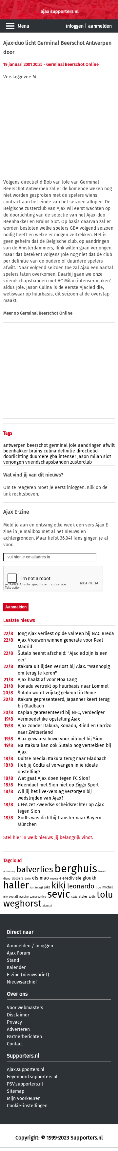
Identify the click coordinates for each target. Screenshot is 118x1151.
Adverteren (18, 1029)
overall (13, 896)
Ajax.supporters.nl (25, 1069)
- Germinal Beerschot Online (71, 64)
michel (107, 887)
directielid (87, 451)
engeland (55, 878)
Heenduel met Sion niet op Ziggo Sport (58, 785)
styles (83, 897)
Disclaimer (18, 1015)
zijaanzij (47, 905)
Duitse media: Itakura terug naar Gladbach (62, 758)
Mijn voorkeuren (24, 1098)
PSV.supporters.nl (25, 1084)
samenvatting (38, 896)
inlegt (39, 887)
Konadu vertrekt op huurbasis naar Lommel (63, 686)
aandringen (90, 445)
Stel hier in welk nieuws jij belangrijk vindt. (48, 837)
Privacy (14, 1022)
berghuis (75, 868)
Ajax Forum (18, 953)
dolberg (17, 879)
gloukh (89, 878)
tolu (105, 894)
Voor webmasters (25, 1007)
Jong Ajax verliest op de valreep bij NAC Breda (66, 633)
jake (47, 887)
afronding (9, 871)
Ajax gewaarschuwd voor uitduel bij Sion (60, 739)
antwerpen (14, 445)
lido (98, 887)
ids (32, 887)
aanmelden (100, 26)
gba (53, 456)
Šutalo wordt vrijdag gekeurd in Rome (57, 693)
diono (6, 878)
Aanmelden (18, 946)
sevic (58, 894)
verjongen (13, 462)
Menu (23, 26)
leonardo (80, 886)
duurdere (39, 456)
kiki (58, 885)
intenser (67, 456)
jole (73, 445)
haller (16, 885)
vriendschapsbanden (47, 462)
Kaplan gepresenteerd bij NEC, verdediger (61, 712)
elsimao (40, 878)
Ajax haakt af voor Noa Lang (47, 679)
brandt (102, 871)
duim (28, 878)
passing (24, 896)
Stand (13, 960)
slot (107, 456)
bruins (35, 451)
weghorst (22, 903)
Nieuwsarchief (22, 982)
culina (50, 451)
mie (5, 896)
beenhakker (15, 451)
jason (83, 456)
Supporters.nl (23, 1056)
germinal (58, 445)
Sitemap (15, 1091)
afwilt (109, 445)
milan (96, 456)
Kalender (16, 967)
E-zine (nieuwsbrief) (28, 975)
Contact (15, 1044)
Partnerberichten (24, 1036)
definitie (66, 451)
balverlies (34, 870)
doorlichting (15, 456)
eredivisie (71, 878)
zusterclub (81, 462)
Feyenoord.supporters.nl (32, 1077)
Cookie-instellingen (27, 1106)
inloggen (75, 26)
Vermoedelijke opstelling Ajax (49, 719)
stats (74, 896)
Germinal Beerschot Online (46, 313)
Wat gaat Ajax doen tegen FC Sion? (54, 778)
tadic (92, 896)
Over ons (17, 994)
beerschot (37, 445)
